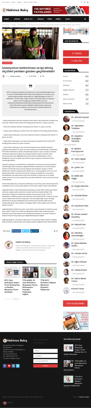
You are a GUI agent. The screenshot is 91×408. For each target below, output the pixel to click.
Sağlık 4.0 (28, 19)
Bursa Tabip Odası (30, 2)
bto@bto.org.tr (14, 358)
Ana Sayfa (5, 2)
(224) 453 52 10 (11, 354)
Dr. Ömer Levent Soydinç (79, 215)
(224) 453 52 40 (12, 356)
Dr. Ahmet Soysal (80, 117)
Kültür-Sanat (67, 104)
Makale (41, 19)
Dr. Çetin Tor (77, 167)
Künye (13, 2)
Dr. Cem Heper (78, 159)
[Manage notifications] (5, 403)
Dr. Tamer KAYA (79, 253)
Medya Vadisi (84, 397)
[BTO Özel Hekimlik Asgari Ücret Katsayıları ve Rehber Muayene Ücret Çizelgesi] (12, 272)
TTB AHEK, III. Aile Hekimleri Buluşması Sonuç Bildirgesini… (75, 365)
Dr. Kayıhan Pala (79, 205)
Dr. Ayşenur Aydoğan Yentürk (77, 138)
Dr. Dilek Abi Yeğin (77, 177)
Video (49, 19)
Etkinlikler (66, 85)
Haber (6, 19)
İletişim (19, 2)
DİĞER (58, 19)
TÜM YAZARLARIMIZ (75, 303)
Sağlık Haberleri (68, 90)
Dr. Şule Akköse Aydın (79, 244)
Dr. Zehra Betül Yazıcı (78, 279)
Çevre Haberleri (69, 99)
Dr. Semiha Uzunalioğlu (77, 234)
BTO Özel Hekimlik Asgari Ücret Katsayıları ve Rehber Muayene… (75, 349)
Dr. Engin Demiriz (79, 186)
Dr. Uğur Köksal (79, 261)
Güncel (17, 19)
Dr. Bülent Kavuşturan (77, 150)
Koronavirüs (7, 63)
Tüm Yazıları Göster (78, 121)
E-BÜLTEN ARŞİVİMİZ (76, 61)
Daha (67, 19)
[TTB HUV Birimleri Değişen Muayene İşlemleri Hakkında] (49, 272)
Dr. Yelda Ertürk (79, 270)
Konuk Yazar (77, 288)
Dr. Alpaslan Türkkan (77, 127)
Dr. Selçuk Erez (78, 224)
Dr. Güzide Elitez (79, 195)
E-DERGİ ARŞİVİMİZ (76, 54)
